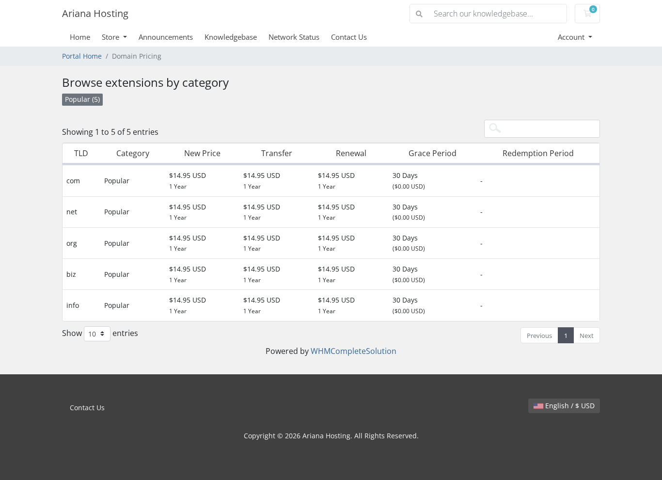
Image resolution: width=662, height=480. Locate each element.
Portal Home (82, 56)
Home (80, 37)
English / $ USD (569, 405)
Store (111, 37)
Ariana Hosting (95, 13)
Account (572, 37)
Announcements (166, 37)
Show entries (100, 332)
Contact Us (349, 37)
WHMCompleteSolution (353, 351)
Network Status (293, 37)
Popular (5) (82, 99)
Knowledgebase (231, 37)
